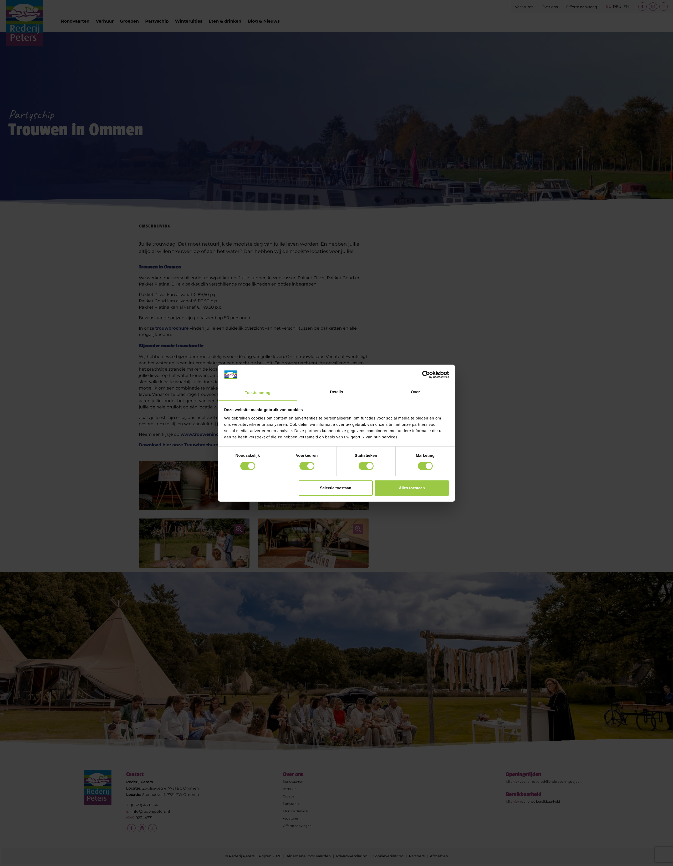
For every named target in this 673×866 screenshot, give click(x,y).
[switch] (306, 466)
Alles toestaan (412, 487)
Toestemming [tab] (258, 392)
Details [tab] (336, 392)
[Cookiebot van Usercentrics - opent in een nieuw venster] (426, 374)
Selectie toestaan (335, 487)
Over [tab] (415, 392)
